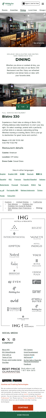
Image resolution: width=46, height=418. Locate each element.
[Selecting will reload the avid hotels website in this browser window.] (14, 300)
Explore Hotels (29, 355)
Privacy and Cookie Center (12, 360)
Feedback (27, 364)
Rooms (4, 10)
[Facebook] (3, 339)
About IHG (6, 350)
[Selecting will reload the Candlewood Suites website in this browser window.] (23, 318)
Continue (23, 407)
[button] (43, 3)
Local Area (32, 10)
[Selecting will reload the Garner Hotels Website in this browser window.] (36, 290)
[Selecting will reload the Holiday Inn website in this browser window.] (14, 290)
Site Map (5, 362)
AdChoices (28, 357)
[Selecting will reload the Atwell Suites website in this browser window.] (36, 300)
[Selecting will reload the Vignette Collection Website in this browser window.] (36, 236)
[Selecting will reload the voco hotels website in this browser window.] (36, 254)
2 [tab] (22, 45)
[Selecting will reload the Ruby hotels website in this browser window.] (14, 263)
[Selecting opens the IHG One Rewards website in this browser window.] (22, 326)
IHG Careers (28, 350)
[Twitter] (9, 339)
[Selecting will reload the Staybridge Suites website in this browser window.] (14, 309)
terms (26, 394)
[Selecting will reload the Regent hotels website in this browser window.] (36, 227)
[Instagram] (14, 339)
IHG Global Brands (8, 352)
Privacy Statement (29, 398)
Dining (23, 10)
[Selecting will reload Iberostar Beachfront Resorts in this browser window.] (14, 272)
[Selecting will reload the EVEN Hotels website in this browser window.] (14, 281)
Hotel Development (31, 352)
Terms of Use (7, 357)
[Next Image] (27, 107)
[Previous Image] (19, 107)
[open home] (1, 206)
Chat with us (6, 355)
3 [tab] (24, 45)
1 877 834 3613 (28, 370)
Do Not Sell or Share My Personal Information (32, 360)
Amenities (14, 10)
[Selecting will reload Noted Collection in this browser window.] (14, 254)
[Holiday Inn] (8, 4)
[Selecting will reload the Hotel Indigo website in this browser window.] (36, 245)
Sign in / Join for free (32, 3)
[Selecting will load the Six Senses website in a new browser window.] (14, 227)
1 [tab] (21, 45)
